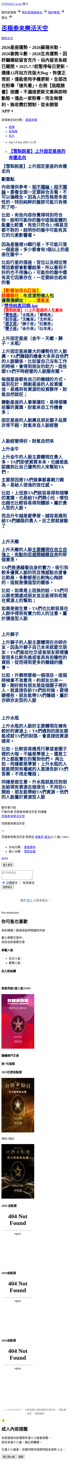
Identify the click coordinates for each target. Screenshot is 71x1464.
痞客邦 (39, 837)
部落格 (13, 131)
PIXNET (17, 1409)
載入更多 (7, 865)
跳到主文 (7, 38)
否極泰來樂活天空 (24, 28)
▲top (4, 857)
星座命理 (31, 119)
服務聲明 (39, 1413)
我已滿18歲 (9, 1456)
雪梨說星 (30, 851)
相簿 (12, 127)
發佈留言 (7, 887)
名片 (12, 135)
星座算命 (30, 847)
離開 (21, 1456)
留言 (47, 837)
